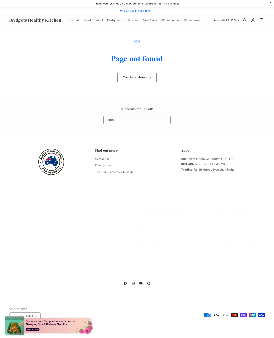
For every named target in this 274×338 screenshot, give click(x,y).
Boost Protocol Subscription (27, 235)
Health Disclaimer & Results (27, 248)
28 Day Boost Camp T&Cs (26, 228)
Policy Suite (16, 208)
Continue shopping (137, 77)
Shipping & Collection (23, 215)
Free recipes (103, 165)
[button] (245, 20)
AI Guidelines (17, 274)
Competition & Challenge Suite (29, 267)
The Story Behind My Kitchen (114, 172)
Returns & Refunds (21, 222)
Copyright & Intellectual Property (30, 261)
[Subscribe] (166, 120)
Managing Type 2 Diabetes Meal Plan (47, 323)
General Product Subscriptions (29, 241)
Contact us (102, 159)
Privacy (14, 254)
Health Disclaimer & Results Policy (183, 257)
